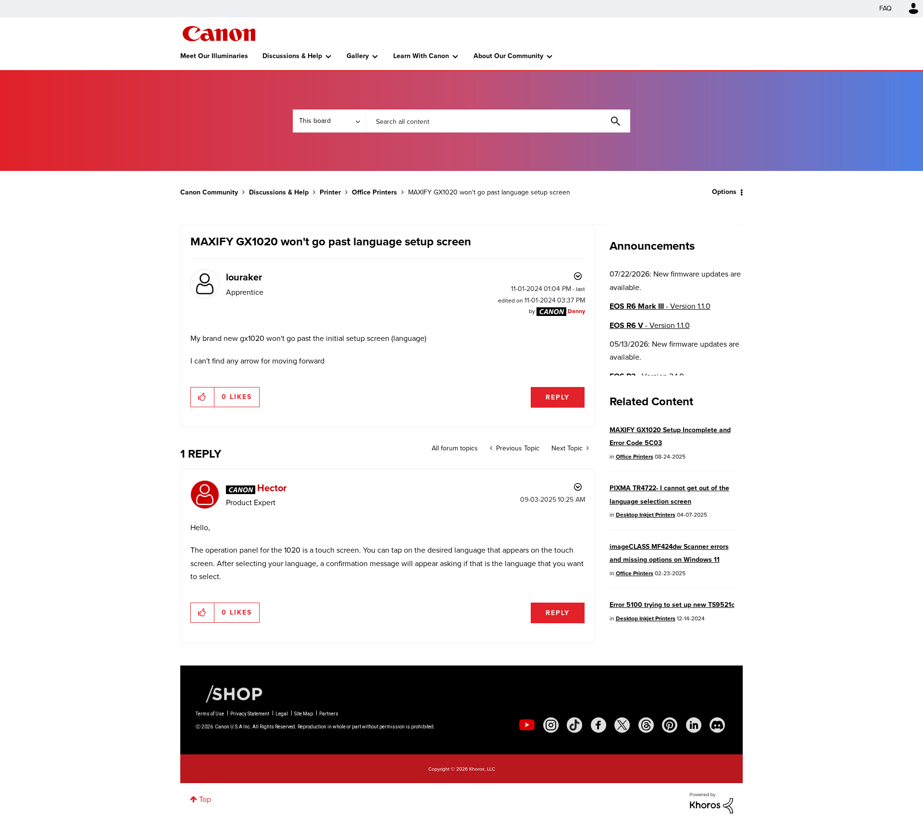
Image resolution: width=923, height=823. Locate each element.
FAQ (885, 8)
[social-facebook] (598, 725)
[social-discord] (717, 725)
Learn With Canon (421, 56)
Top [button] (205, 799)
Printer (330, 192)
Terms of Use (210, 713)
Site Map (303, 713)
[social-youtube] (527, 725)
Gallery (358, 56)
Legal (281, 713)
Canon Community (219, 33)
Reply (558, 397)
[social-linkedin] (693, 725)
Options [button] (724, 192)
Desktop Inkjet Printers (645, 514)
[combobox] (498, 121)
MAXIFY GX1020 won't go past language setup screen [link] (489, 192)
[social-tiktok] (574, 725)
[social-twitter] (622, 725)
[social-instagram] (551, 725)
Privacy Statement (249, 713)
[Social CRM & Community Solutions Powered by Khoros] (711, 802)
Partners (328, 713)
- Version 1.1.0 (660, 306)
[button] (202, 397)
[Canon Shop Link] (229, 693)
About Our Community (508, 56)
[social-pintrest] (669, 725)
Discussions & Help (292, 56)
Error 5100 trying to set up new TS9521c (672, 605)
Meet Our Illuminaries (214, 56)
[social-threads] (646, 725)
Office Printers (374, 192)
